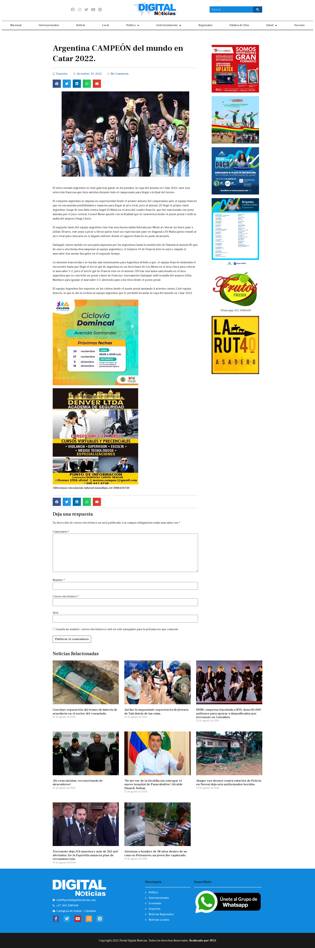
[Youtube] (93, 9)
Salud (269, 25)
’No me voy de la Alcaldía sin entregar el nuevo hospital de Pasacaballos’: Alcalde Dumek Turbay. (153, 784)
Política (130, 25)
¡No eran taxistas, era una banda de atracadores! (78, 782)
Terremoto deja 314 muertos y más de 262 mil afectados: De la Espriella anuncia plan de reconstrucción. (85, 855)
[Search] (257, 9)
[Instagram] (79, 9)
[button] (57, 84)
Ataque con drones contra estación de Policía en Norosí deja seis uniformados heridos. (228, 782)
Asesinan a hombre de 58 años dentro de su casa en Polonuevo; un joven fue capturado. (155, 853)
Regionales (205, 25)
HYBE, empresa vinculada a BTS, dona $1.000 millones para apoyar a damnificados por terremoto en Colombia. (228, 713)
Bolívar (80, 25)
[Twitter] (86, 9)
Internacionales (49, 25)
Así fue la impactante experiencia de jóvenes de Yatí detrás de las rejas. (156, 711)
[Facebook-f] (56, 919)
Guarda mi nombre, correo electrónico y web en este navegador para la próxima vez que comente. (117, 629)
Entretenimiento (167, 25)
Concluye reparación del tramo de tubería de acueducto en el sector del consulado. (85, 711)
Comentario (61, 531)
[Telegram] (100, 9)
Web (55, 612)
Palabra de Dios (239, 25)
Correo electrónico (66, 596)
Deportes (62, 74)
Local (105, 25)
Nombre (59, 580)
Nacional (16, 25)
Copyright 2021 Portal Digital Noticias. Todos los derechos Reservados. (157, 940)
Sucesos (299, 25)
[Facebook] (72, 9)
